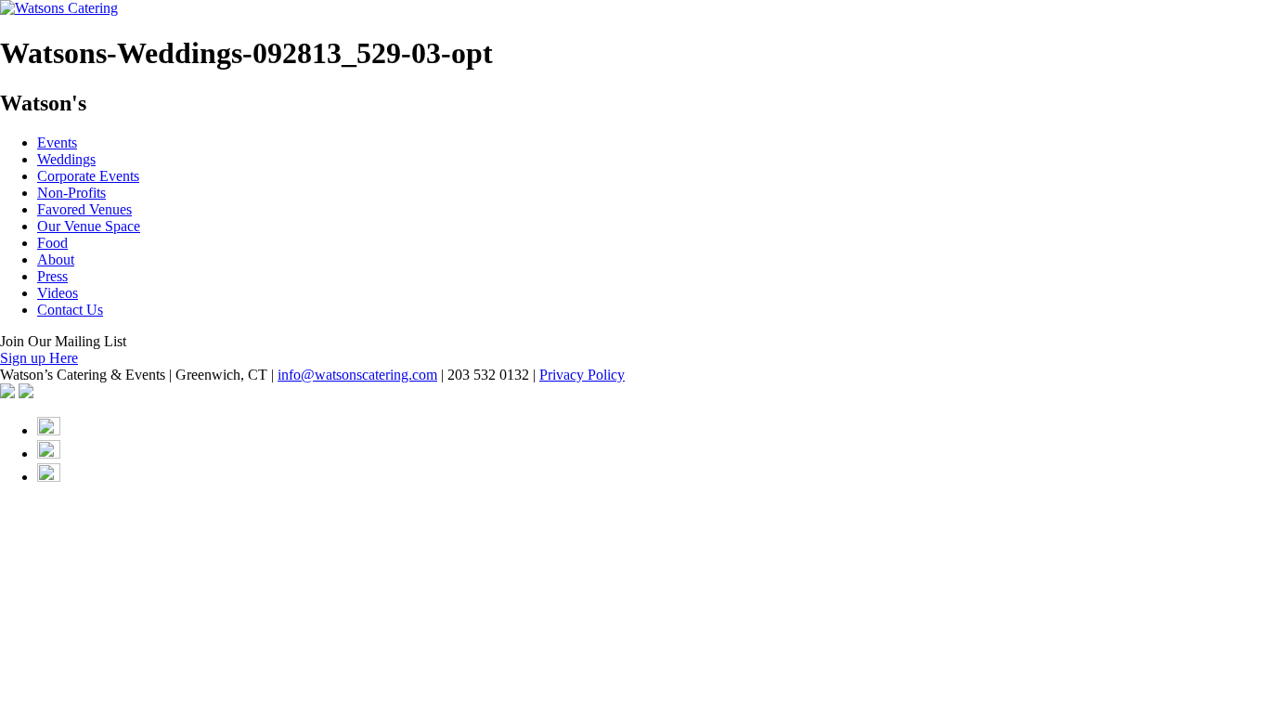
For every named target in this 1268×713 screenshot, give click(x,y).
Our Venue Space (88, 226)
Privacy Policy (582, 374)
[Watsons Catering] (59, 8)
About (55, 259)
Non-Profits (71, 193)
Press (52, 276)
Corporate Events (88, 176)
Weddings (66, 159)
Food (52, 243)
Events (57, 142)
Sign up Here (39, 358)
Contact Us (70, 310)
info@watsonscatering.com (357, 374)
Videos (57, 293)
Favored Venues (84, 209)
